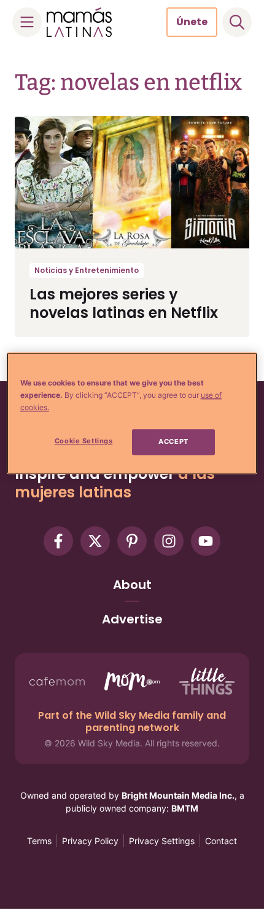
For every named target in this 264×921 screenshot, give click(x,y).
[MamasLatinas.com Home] (79, 22)
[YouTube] (205, 541)
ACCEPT (173, 442)
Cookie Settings (84, 441)
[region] (132, 413)
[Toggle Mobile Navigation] (27, 22)
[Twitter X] (95, 541)
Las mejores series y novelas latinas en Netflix (123, 303)
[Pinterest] (132, 541)
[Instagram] (169, 541)
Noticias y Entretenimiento (86, 270)
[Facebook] (58, 541)
